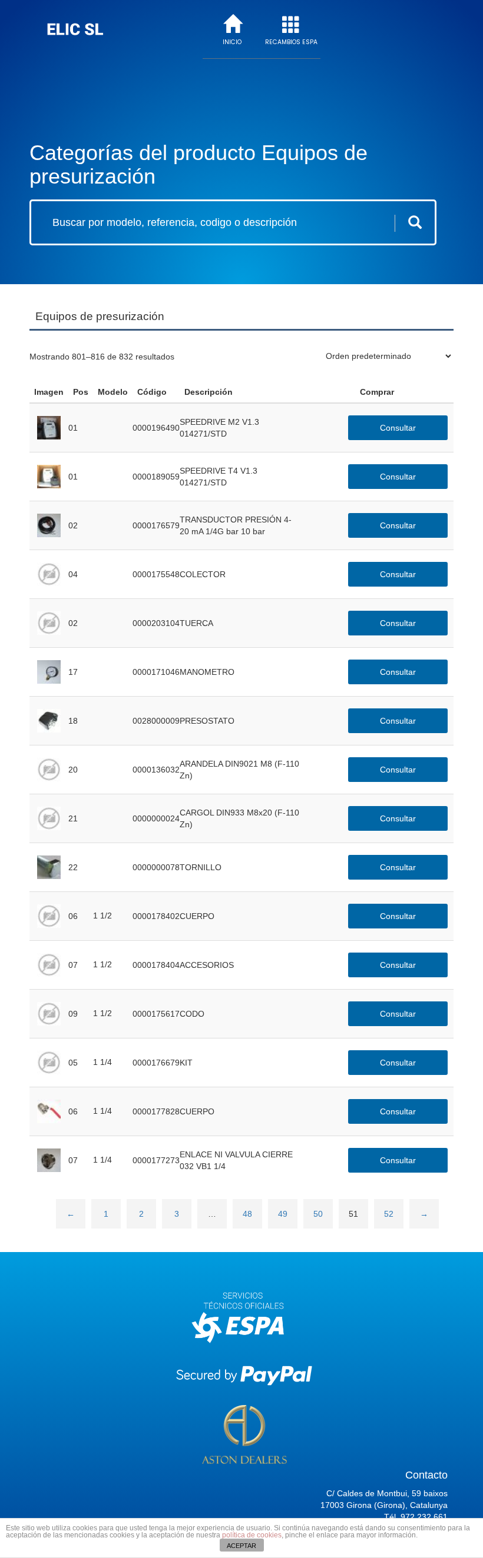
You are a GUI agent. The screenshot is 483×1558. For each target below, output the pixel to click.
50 (318, 1214)
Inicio (232, 42)
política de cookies (252, 1535)
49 (282, 1214)
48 (247, 1214)
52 (388, 1214)
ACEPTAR (241, 1545)
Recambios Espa (291, 42)
